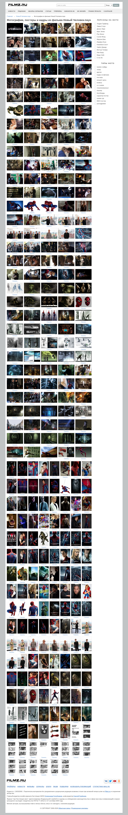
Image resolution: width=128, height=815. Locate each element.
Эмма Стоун (101, 26)
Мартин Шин (101, 39)
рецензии (22, 11)
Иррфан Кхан (101, 42)
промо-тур (100, 98)
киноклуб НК (69, 11)
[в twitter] (110, 781)
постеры (100, 77)
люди (55, 786)
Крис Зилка (101, 31)
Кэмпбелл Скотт (102, 44)
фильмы (30, 786)
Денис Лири (101, 29)
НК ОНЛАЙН (81, 11)
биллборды (101, 93)
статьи (48, 11)
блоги (48, 786)
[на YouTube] (114, 781)
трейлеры (58, 11)
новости (11, 11)
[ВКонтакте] (106, 781)
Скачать (14, 35)
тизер (99, 69)
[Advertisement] (108, 137)
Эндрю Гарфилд (102, 23)
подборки (64, 786)
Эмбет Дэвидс (102, 47)
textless (99, 82)
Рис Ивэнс (100, 34)
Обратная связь (64, 808)
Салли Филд (101, 37)
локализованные (103, 88)
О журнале (108, 11)
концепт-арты (101, 80)
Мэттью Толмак (102, 50)
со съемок (100, 85)
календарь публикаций (80, 786)
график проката (94, 11)
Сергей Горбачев (79, 796)
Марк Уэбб (100, 55)
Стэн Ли (100, 58)
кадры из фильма (103, 75)
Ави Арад (100, 52)
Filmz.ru (107, 791)
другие (99, 72)
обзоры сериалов (35, 11)
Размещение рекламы (79, 808)
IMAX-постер (101, 101)
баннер (99, 90)
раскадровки (101, 103)
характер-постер (102, 96)
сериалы (40, 786)
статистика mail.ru (101, 786)
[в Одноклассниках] (119, 781)
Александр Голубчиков (53, 796)
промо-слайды (102, 67)
